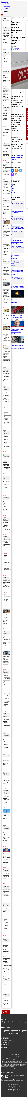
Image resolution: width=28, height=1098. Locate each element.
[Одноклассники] (14, 49)
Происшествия (13, 18)
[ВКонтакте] (11, 49)
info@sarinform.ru (5, 1045)
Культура (24, 1031)
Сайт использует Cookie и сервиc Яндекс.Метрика (10, 1068)
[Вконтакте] (6, 1076)
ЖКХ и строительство (16, 1031)
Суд (20, 1030)
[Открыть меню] (2, 15)
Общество (6, 1030)
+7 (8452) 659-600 (5, 1044)
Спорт (12, 1033)
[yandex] (7, 1080)
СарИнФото (17, 1033)
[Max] (22, 1076)
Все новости (6, 19)
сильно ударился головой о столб (17, 157)
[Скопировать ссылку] (20, 49)
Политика (24, 1030)
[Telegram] (16, 49)
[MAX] (18, 49)
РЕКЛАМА (4, 1047)
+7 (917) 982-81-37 (5, 1042)
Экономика (7, 1031)
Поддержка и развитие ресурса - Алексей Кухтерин (14, 1090)
